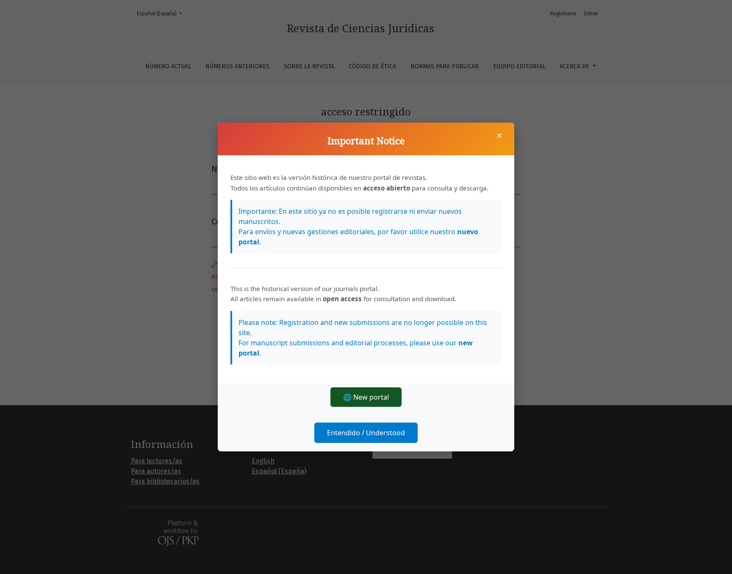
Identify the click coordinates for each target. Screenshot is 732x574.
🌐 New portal (366, 397)
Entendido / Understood (366, 432)
